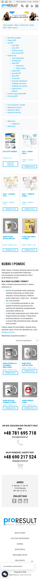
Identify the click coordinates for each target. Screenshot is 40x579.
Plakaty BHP (12, 40)
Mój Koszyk (11, 126)
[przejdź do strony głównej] (10, 5)
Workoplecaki (16, 61)
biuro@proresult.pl (20, 437)
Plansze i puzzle (17, 51)
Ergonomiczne (17, 89)
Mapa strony (20, 533)
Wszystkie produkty (14, 38)
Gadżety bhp (24, 25)
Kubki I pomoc (21, 68)
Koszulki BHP (16, 73)
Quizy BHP (15, 48)
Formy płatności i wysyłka (16, 105)
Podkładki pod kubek (19, 84)
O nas (29, 2)
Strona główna (21, 2)
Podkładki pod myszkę (19, 86)
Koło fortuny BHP (18, 53)
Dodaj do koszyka (10, 164)
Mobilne (14, 91)
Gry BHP (10, 43)
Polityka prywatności (20, 538)
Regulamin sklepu (14, 110)
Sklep (16, 25)
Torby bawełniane (18, 58)
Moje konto (11, 121)
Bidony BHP (16, 71)
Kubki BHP (15, 63)
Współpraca (20, 549)
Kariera (20, 544)
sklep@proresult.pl (8, 332)
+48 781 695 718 (20, 433)
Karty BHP (15, 45)
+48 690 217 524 (20, 457)
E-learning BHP (13, 96)
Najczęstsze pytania (14, 107)
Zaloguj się (15, 124)
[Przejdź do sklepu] (32, 6)
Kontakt (35, 2)
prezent (8, 303)
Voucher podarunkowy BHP (17, 94)
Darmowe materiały (14, 112)
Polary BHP (16, 78)
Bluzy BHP (15, 76)
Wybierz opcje (29, 167)
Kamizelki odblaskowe (19, 81)
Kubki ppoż (20, 66)
